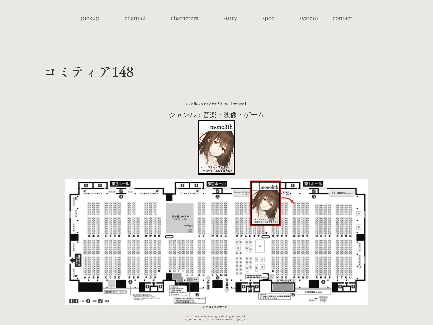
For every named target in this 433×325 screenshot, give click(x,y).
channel (135, 18)
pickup (90, 18)
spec (268, 18)
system (308, 18)
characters (184, 18)
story (230, 18)
